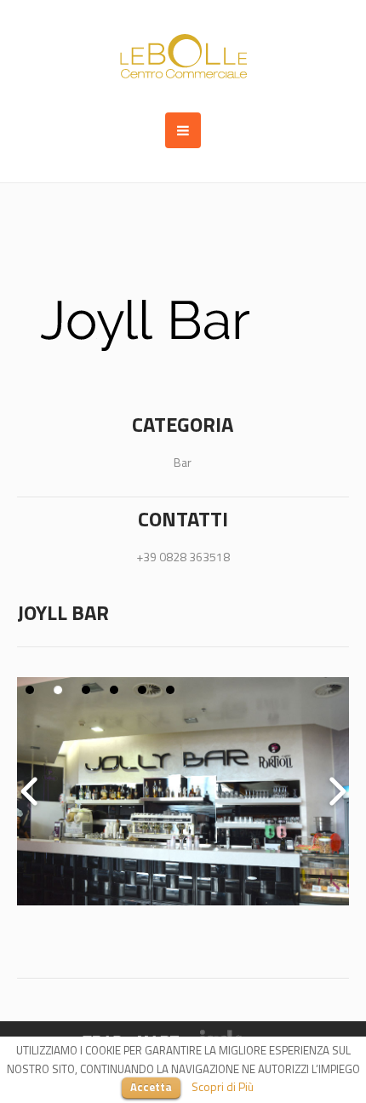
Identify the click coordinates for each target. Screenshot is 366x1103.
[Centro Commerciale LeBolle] (183, 56)
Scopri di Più (223, 1086)
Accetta (151, 1086)
